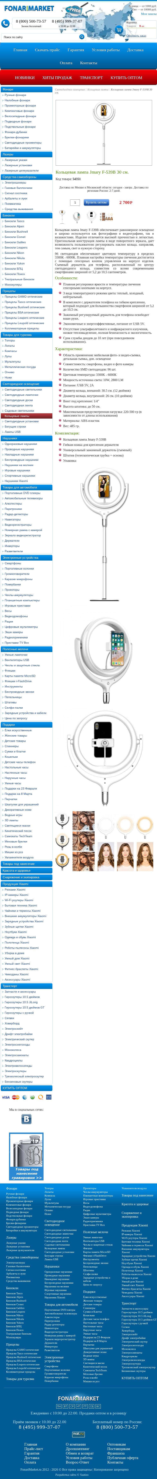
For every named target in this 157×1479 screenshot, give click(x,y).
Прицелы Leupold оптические (24, 323)
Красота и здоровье (16, 870)
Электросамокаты (17, 1055)
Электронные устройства (20, 557)
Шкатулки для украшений (22, 804)
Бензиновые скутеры (19, 1081)
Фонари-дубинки (16, 132)
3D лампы (11, 820)
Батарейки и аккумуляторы (23, 148)
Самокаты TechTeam (18, 836)
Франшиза (115, 1453)
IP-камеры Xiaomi (16, 894)
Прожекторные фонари (20, 105)
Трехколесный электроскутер (24, 1076)
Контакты (115, 1462)
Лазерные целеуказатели (22, 170)
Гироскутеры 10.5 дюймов (22, 996)
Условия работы (79, 1458)
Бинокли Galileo (15, 242)
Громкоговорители (17, 573)
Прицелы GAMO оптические (24, 296)
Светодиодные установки (22, 421)
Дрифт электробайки (19, 1034)
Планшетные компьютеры (22, 600)
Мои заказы (149, 13)
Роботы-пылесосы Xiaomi (22, 947)
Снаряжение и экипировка (21, 877)
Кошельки (11, 756)
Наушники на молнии (19, 465)
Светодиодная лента (19, 405)
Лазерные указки (16, 160)
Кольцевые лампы (17, 416)
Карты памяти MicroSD (20, 675)
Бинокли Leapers (16, 247)
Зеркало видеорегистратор (23, 535)
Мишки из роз (14, 852)
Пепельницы (13, 697)
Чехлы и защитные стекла (22, 665)
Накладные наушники (19, 454)
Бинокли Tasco (14, 221)
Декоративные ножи (18, 809)
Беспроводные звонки (19, 691)
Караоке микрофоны (19, 579)
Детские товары (15, 740)
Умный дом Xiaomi (17, 958)
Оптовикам (116, 1444)
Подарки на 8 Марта (18, 793)
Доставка (31, 1458)
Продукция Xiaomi (15, 884)
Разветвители (14, 551)
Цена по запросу (16, 718)
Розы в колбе (13, 846)
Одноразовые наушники (21, 443)
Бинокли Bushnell (16, 231)
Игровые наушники (17, 470)
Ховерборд (12, 1023)
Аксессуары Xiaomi (17, 979)
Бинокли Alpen (14, 226)
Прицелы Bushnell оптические (25, 307)
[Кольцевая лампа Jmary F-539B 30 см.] (62, 217)
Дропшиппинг (78, 1449)
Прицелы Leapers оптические (24, 317)
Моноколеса (13, 1049)
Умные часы (13, 783)
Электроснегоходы (17, 1044)
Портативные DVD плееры (22, 493)
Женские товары (16, 735)
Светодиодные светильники (23, 389)
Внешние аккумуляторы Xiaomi (25, 916)
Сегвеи (9, 1018)
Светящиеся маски (17, 825)
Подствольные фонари (20, 126)
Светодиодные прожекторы (23, 142)
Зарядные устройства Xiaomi (24, 921)
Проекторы (12, 589)
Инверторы (12, 546)
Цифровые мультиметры (21, 626)
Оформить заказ (136, 35)
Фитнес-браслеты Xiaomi (21, 969)
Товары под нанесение (19, 863)
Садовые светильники (19, 410)
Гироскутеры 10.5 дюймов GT (25, 1007)
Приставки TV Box (17, 642)
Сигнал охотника (16, 193)
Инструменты (14, 686)
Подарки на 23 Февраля (21, 788)
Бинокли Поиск (15, 274)
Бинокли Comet (15, 237)
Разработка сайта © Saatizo (72, 1474)
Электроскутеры (15, 1071)
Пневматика (13, 203)
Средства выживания (19, 209)
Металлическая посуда (20, 366)
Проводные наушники (19, 449)
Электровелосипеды (18, 1065)
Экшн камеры (14, 632)
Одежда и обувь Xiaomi (20, 937)
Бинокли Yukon (15, 263)
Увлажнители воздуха (19, 857)
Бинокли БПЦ (14, 268)
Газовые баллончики (18, 187)
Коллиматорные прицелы (22, 328)
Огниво (9, 372)
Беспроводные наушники (21, 459)
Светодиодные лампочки (21, 394)
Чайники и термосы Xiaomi (22, 910)
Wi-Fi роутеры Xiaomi (19, 900)
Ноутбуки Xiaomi (16, 932)
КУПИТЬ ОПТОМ (15, 1088)
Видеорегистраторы (18, 524)
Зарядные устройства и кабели (25, 713)
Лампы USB (12, 431)
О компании (76, 1444)
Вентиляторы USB (17, 660)
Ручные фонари (15, 95)
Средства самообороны (19, 177)
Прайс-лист (33, 1449)
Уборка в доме (14, 953)
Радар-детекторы (16, 514)
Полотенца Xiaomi (17, 942)
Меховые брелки (16, 841)
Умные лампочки (16, 654)
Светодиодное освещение (21, 384)
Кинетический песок (18, 830)
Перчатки (11, 799)
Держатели (12, 540)
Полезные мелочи (15, 649)
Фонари (8, 89)
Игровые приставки (17, 605)
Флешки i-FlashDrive (18, 681)
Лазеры (8, 154)
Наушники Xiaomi (16, 481)
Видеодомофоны (16, 616)
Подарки (9, 724)
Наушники (10, 438)
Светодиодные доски (19, 400)
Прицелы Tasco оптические (23, 301)
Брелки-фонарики (17, 137)
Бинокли (9, 215)
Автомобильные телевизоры (24, 498)
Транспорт (10, 986)
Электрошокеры (15, 182)
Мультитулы (13, 361)
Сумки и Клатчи (15, 751)
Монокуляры (13, 284)
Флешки (10, 670)
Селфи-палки (14, 707)
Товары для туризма (17, 334)
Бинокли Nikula (15, 258)
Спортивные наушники (20, 475)
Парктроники (13, 508)
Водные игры (13, 815)
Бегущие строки (15, 426)
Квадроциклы (13, 1060)
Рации (9, 621)
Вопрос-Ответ (77, 1462)
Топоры (10, 340)
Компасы (11, 351)
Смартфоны (13, 563)
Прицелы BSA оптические (22, 312)
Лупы (8, 356)
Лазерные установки (18, 165)
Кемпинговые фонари (19, 110)
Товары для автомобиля (20, 487)
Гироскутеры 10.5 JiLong (21, 1002)
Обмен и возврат (80, 1453)
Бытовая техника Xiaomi (21, 905)
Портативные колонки (19, 568)
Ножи (8, 377)
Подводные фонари (18, 121)
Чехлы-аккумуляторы (19, 595)
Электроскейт (14, 1028)
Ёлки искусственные (18, 730)
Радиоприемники (16, 637)
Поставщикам (118, 1449)
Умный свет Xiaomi (17, 963)
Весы (8, 610)
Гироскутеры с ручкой (19, 1012)
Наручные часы (15, 778)
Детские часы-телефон (20, 762)
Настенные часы (16, 772)
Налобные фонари (17, 100)
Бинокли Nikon (14, 252)
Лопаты (10, 345)
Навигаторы (13, 519)
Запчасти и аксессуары (20, 991)
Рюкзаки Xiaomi (15, 889)
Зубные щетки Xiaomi (19, 926)
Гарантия (31, 1453)
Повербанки (13, 584)
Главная (30, 1444)
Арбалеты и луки (16, 198)
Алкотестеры (13, 503)
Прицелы (9, 291)
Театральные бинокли (19, 279)
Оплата (30, 1462)
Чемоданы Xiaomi (16, 974)
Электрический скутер (19, 1039)
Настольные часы (16, 767)
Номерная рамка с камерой (23, 530)
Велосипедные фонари (20, 116)
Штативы (11, 702)
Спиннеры (12, 746)
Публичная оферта (122, 1458)
